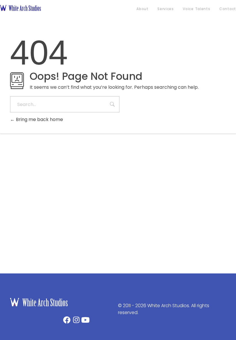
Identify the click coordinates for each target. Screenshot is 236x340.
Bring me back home (39, 119)
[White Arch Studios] (31, 8)
